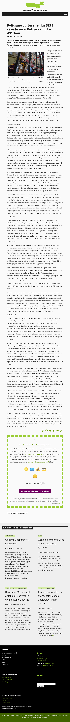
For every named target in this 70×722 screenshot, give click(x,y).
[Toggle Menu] (65, 14)
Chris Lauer (41, 608)
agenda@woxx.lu (48, 665)
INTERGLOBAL (10, 536)
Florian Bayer (9, 548)
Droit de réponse (7, 699)
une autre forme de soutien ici (37, 462)
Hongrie (9, 513)
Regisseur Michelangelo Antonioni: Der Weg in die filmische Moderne (18, 596)
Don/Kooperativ (7, 682)
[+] (31, 629)
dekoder (58, 503)
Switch (40, 483)
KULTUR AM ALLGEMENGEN (18, 588)
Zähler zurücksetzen (54, 501)
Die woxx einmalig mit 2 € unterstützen (35, 491)
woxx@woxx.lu (49, 663)
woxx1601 (24, 513)
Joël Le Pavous (11, 36)
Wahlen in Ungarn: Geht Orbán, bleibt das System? (51, 543)
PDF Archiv (40, 675)
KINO (7, 588)
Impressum (5, 701)
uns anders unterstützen (33, 454)
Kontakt (39, 653)
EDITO (40, 536)
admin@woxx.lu (41, 660)
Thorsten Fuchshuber (45, 552)
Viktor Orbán (17, 513)
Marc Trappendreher (12, 604)
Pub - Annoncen (7, 680)
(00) (42, 658)
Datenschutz (6, 703)
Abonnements (6, 678)
